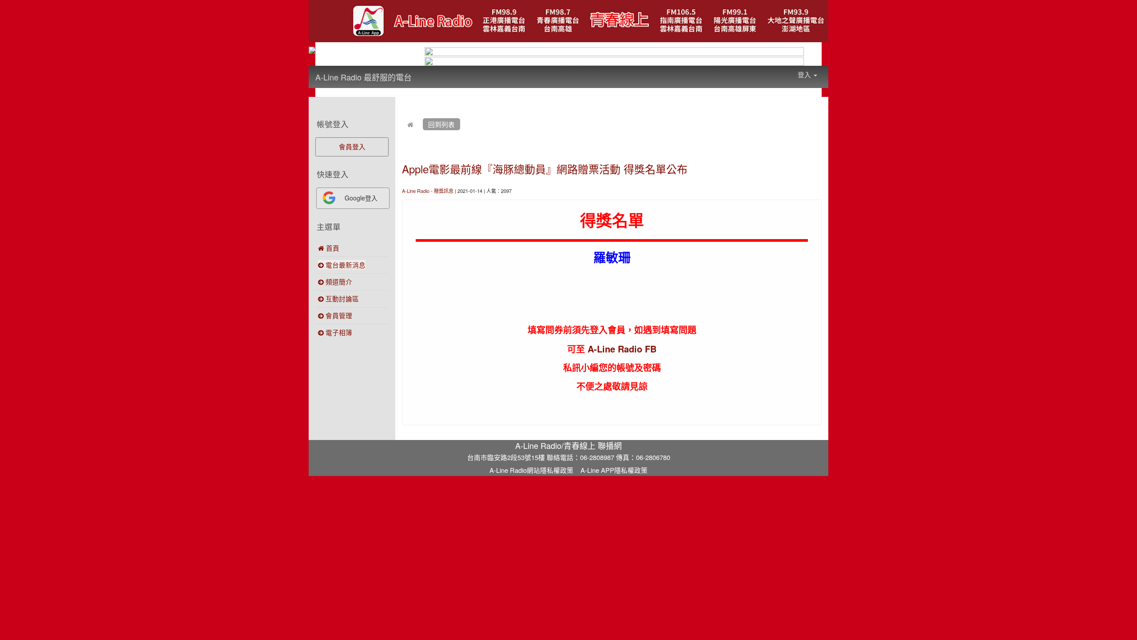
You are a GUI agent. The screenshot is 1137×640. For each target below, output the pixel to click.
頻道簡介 (338, 281)
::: (420, 71)
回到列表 (441, 124)
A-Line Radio (415, 190)
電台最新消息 (345, 264)
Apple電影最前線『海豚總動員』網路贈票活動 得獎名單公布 (545, 168)
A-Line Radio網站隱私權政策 (531, 470)
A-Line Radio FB (622, 348)
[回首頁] (410, 124)
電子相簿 (338, 332)
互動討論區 (341, 298)
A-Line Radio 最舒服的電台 (363, 77)
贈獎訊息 (443, 190)
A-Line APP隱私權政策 (614, 470)
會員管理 (338, 315)
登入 (805, 74)
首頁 (331, 247)
